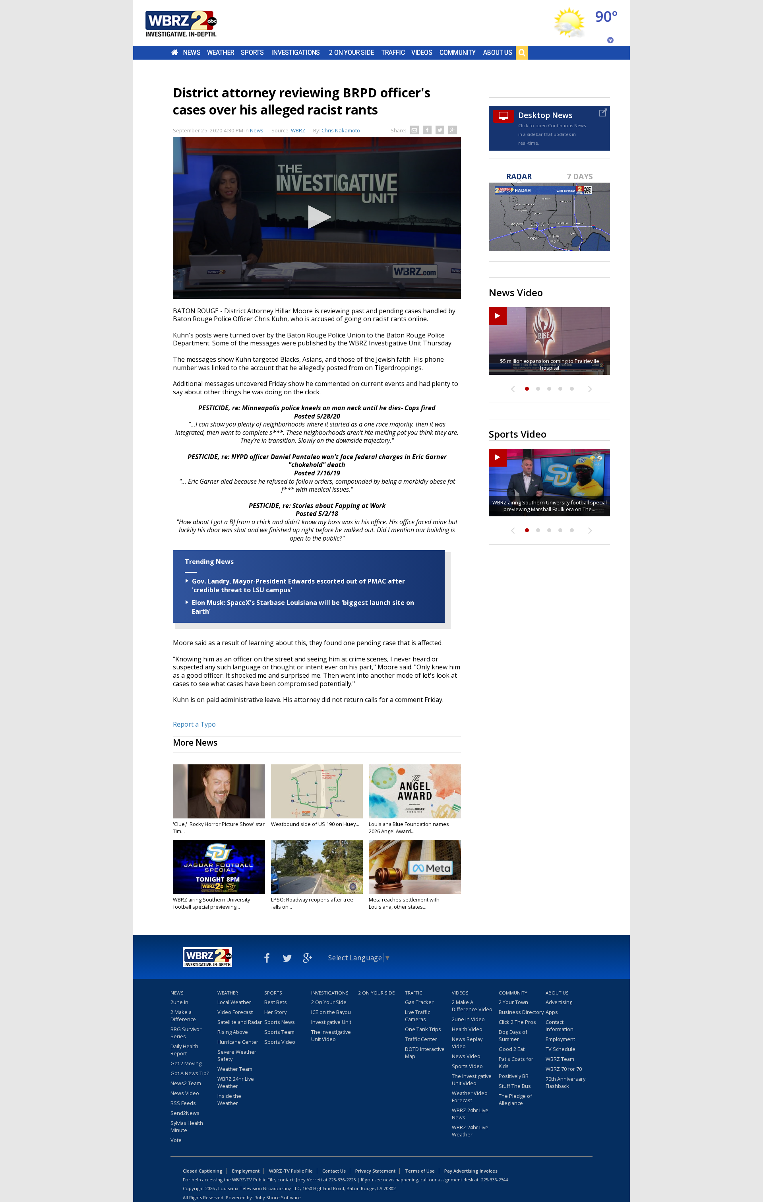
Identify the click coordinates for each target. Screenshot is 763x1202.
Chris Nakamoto (340, 130)
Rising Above (232, 1031)
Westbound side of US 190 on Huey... (315, 824)
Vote (176, 1140)
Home (174, 52)
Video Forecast (235, 1012)
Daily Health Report (184, 1050)
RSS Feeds (183, 1103)
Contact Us (334, 1171)
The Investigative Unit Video (331, 1035)
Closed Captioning (203, 1171)
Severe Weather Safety (236, 1055)
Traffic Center (421, 1039)
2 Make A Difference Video (472, 1005)
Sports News (279, 1022)
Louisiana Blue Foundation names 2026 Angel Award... (409, 827)
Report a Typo (194, 724)
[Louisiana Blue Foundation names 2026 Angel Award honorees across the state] (415, 791)
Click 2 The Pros (517, 1022)
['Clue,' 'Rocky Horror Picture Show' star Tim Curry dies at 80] (219, 791)
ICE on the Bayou (331, 1012)
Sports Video (279, 1041)
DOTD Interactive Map (425, 1052)
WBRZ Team (560, 1058)
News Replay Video (467, 1042)
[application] (317, 218)
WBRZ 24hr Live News (470, 1114)
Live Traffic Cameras (417, 1015)
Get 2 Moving (185, 1063)
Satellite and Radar (239, 1022)
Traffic (393, 52)
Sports (252, 52)
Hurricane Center (237, 1041)
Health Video (467, 1029)
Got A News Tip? (189, 1073)
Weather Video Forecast (470, 1097)
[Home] (190, 23)
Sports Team (279, 1031)
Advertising (559, 1002)
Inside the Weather (229, 1099)
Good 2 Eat (512, 1049)
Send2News (184, 1113)
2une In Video (468, 1019)
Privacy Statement (375, 1171)
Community (458, 52)
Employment (560, 1039)
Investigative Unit (331, 1022)
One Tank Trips (423, 1029)
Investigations (296, 52)
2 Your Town (513, 1002)
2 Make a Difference (183, 1015)
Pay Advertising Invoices (471, 1171)
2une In (179, 1002)
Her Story (275, 1012)
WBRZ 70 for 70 (564, 1068)
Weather (220, 52)
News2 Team (185, 1083)
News (191, 52)
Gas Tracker (419, 1002)
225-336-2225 (342, 1180)
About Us (497, 52)
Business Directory (521, 1012)
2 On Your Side (351, 52)
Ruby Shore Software (277, 1197)
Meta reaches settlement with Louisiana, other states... (404, 903)
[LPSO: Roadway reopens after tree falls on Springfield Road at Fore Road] (317, 867)
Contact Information (559, 1025)
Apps (552, 1012)
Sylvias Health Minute (186, 1126)
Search (521, 52)
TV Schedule (560, 1049)
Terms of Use (420, 1171)
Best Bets (275, 1002)
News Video (184, 1093)
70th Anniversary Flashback (565, 1082)
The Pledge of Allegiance (515, 1099)
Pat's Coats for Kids (516, 1062)
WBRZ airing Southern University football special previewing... (211, 903)
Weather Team (234, 1068)
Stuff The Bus (515, 1086)
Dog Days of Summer (513, 1035)
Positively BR (514, 1076)
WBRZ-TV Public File (291, 1171)
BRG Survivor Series (185, 1033)
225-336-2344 (494, 1180)
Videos (421, 52)
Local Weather (234, 1002)
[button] (317, 217)
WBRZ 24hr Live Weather (235, 1082)
